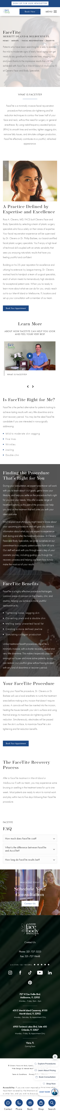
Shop (41, 1108)
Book (30, 1108)
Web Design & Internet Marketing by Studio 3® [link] (30, 1068)
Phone (19, 1108)
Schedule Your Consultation (30, 889)
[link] (30, 951)
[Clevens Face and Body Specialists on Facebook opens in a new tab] (20, 972)
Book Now (30, 11)
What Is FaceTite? (17, 374)
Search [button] (52, 1108)
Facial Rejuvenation (32, 41)
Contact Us (30, 903)
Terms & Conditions (19, 1074)
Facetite (50, 41)
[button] (55, 12)
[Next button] (32, 386)
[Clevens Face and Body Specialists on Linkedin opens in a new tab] (49, 972)
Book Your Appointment (16, 308)
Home (6, 41)
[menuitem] (10, 972)
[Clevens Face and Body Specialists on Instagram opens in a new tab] (10, 972)
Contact (8, 1108)
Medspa (15, 41)
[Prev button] (27, 386)
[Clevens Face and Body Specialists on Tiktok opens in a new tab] (30, 972)
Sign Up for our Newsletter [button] (30, 3)
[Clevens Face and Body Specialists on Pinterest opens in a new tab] (30, 982)
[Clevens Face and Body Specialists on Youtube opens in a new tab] (39, 972)
